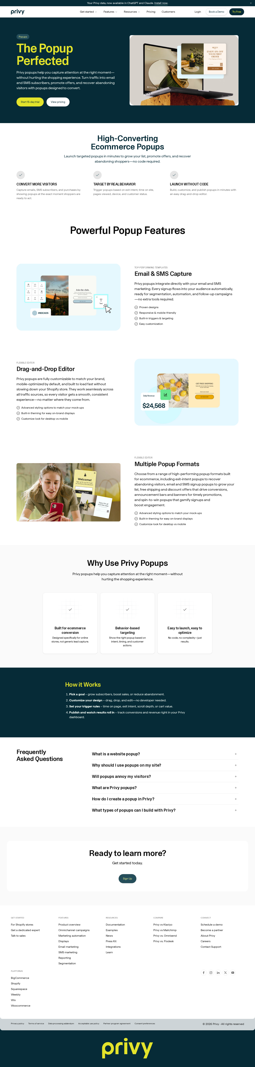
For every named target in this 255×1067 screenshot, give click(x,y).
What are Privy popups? (114, 787)
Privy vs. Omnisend (165, 935)
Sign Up (127, 878)
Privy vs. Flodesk (163, 941)
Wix (13, 1000)
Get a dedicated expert (25, 930)
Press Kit (111, 941)
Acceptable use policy (88, 1023)
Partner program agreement (116, 1023)
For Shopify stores (22, 924)
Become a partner (212, 930)
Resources (130, 11)
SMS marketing (67, 952)
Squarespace (19, 989)
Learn (109, 952)
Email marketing (68, 946)
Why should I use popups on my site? (126, 765)
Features (109, 11)
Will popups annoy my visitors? (121, 776)
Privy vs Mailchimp (165, 930)
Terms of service (36, 1023)
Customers (168, 11)
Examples (112, 930)
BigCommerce (20, 978)
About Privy (208, 935)
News (109, 935)
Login (198, 11)
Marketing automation (72, 935)
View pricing (58, 102)
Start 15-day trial (30, 102)
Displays (63, 941)
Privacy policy (17, 1023)
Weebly (15, 994)
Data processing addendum (61, 1023)
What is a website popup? (116, 754)
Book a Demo (216, 11)
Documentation (115, 924)
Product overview (69, 924)
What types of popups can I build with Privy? (134, 810)
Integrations (113, 946)
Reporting (64, 957)
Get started (87, 11)
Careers (205, 941)
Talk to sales (18, 935)
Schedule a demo (212, 924)
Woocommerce (20, 1005)
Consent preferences (145, 1023)
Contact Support (211, 946)
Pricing (151, 11)
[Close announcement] (251, 3)
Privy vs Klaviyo (162, 924)
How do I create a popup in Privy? (123, 799)
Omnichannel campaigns (74, 930)
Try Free (236, 11)
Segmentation (67, 963)
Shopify (15, 983)
